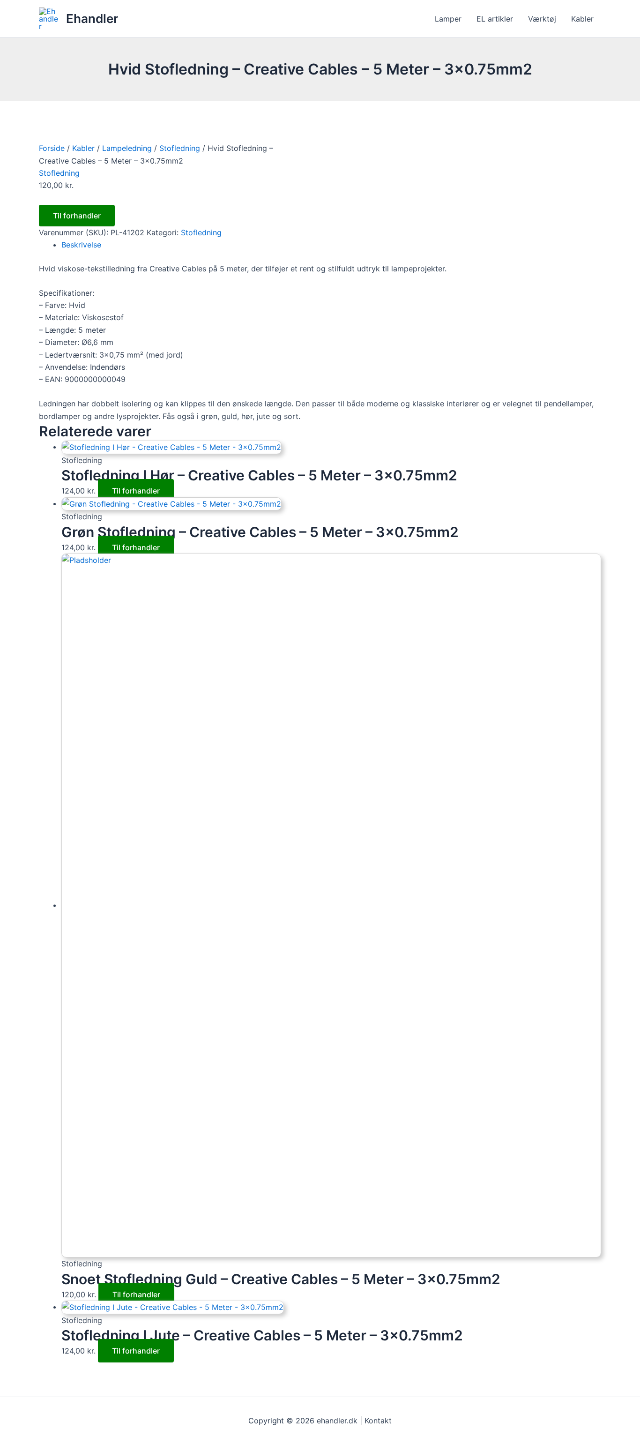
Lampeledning (127, 148)
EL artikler (494, 18)
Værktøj (542, 18)
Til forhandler (77, 215)
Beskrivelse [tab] (81, 244)
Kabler (582, 18)
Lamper (448, 18)
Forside (52, 148)
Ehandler (92, 18)
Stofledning (179, 148)
